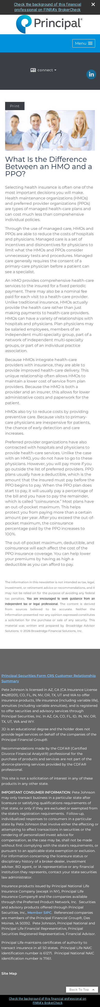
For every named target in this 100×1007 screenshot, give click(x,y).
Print (15, 106)
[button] (83, 43)
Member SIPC (39, 912)
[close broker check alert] (93, 4)
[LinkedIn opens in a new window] (91, 77)
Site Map (9, 973)
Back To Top (79, 989)
